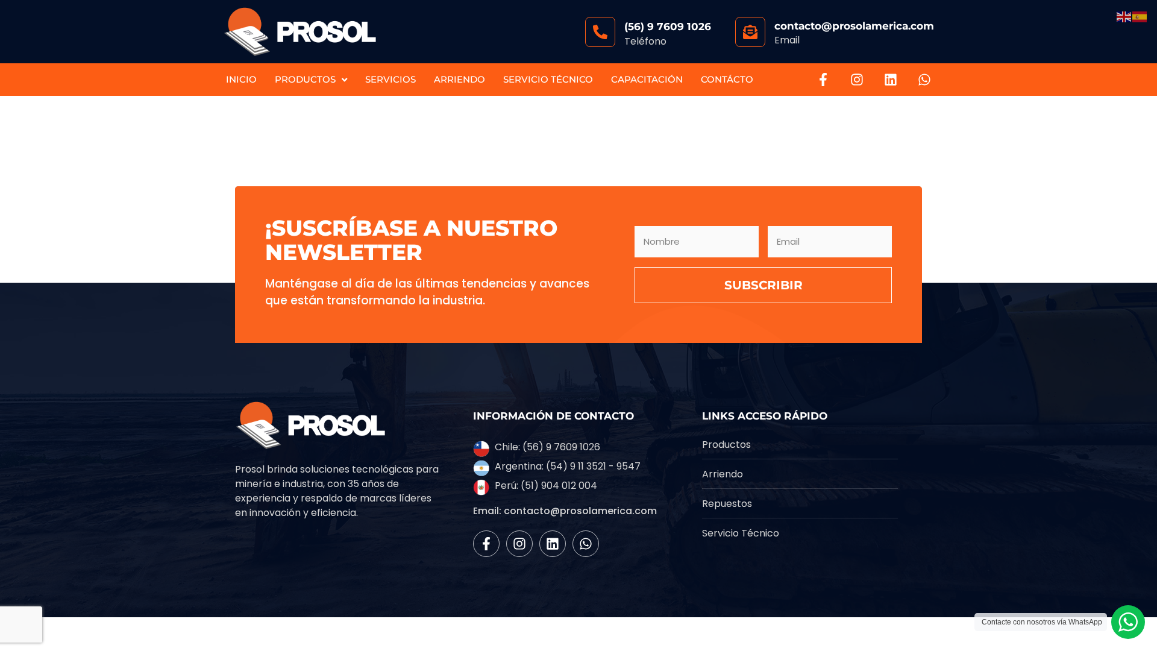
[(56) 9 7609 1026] (600, 32)
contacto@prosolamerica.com (854, 26)
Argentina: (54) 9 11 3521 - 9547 (568, 466)
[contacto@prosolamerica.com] (750, 32)
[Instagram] (857, 79)
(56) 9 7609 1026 (667, 26)
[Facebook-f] (823, 79)
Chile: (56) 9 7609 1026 (547, 447)
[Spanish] (1140, 16)
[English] (1124, 16)
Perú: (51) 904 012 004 (546, 485)
